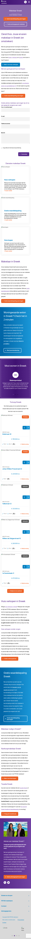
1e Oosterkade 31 (8, 573)
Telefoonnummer (5, 123)
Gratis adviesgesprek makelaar (16, 24)
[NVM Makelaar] (9, 928)
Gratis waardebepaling (12, 211)
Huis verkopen (9, 180)
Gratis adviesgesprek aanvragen (16, 876)
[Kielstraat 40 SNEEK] (15, 422)
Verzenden (24, 154)
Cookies (4, 922)
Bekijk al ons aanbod (16, 591)
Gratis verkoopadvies (10, 658)
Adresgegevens (6, 911)
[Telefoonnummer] (25, 2)
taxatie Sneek (23, 788)
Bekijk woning (25, 444)
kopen (10, 57)
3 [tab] (18, 394)
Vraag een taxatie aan (10, 813)
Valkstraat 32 (7, 503)
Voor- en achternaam (6, 107)
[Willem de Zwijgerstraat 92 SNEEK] (15, 526)
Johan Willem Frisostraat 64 (12, 469)
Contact (3, 906)
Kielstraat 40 (6, 434)
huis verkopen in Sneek (11, 606)
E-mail (3, 116)
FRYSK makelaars (7, 901)
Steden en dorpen (6, 895)
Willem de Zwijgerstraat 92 (11, 538)
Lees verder (8, 190)
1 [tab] (13, 394)
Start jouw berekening (13, 350)
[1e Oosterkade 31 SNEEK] (15, 561)
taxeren (21, 57)
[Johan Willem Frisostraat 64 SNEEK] (15, 456)
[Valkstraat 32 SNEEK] (15, 491)
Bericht (3, 132)
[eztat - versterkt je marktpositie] (23, 929)
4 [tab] (19, 935)
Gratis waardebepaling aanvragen (16, 19)
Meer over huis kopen (10, 778)
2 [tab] (15, 394)
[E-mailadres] (8, 882)
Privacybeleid (21, 919)
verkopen (14, 57)
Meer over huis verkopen (11, 64)
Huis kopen (8, 240)
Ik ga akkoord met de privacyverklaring (12, 147)
